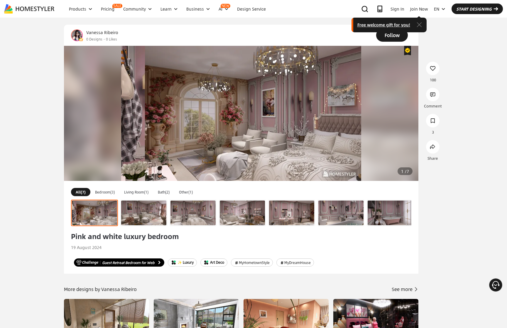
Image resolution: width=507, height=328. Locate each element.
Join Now (419, 9)
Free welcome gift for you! (383, 25)
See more (403, 289)
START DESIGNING (474, 9)
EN (436, 9)
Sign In (397, 9)
